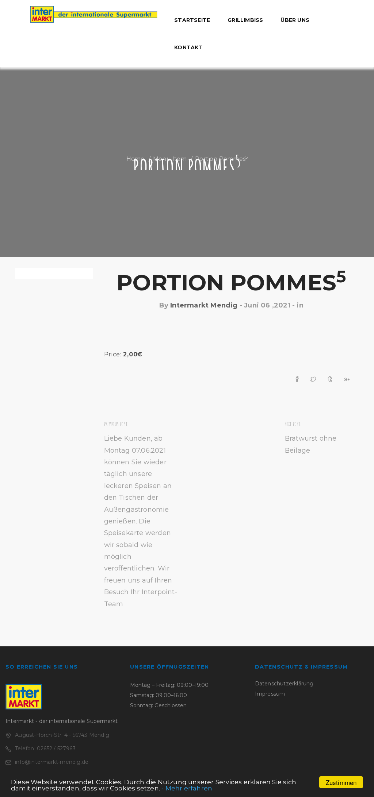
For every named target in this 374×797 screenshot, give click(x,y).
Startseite (192, 20)
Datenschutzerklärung (284, 683)
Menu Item (170, 158)
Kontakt (188, 47)
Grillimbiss (245, 20)
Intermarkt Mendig (203, 305)
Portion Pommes (231, 282)
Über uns (294, 20)
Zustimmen (341, 782)
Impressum (270, 693)
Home (135, 158)
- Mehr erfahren (186, 788)
